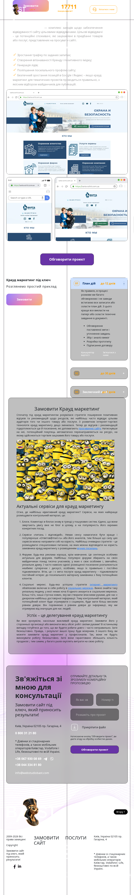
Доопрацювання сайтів (76, 846)
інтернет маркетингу (103, 584)
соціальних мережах (80, 588)
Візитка (39, 875)
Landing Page (43, 886)
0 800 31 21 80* (65, 7)
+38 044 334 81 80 (28, 765)
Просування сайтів (73, 856)
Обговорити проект (67, 259)
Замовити (24, 299)
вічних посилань (87, 548)
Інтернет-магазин (46, 850)
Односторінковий (46, 880)
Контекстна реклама (73, 865)
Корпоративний (45, 870)
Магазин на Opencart (42, 862)
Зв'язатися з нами (109, 353)
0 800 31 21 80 (25, 733)
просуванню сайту (90, 428)
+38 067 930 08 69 (28, 759)
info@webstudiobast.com (32, 773)
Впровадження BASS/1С (75, 874)
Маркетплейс (43, 855)
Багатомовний (44, 891)
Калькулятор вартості (87, 353)
